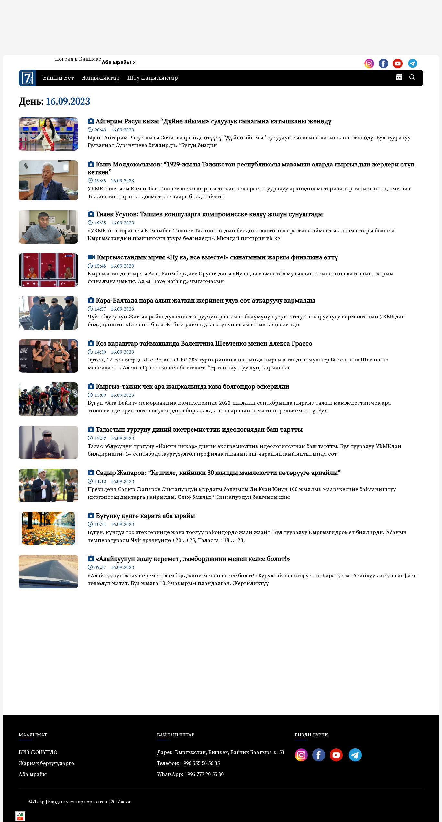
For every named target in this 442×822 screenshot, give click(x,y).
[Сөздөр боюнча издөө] (412, 78)
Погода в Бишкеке (78, 59)
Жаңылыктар (101, 78)
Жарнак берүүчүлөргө (46, 763)
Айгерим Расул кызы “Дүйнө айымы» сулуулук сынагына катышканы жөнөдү (213, 122)
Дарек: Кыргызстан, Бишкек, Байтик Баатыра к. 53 (220, 752)
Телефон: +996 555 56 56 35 (188, 763)
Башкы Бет (58, 78)
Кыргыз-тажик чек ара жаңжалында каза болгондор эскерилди (192, 387)
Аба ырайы (117, 62)
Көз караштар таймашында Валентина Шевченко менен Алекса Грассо (204, 344)
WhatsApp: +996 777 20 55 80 (190, 774)
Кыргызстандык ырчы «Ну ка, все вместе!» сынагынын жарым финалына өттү (217, 258)
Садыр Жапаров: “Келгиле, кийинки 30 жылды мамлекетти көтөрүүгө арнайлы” (218, 473)
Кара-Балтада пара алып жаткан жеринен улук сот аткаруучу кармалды (205, 301)
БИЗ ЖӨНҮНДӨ (38, 752)
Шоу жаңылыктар (152, 78)
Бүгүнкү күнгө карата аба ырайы (145, 516)
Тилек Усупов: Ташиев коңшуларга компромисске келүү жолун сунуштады (209, 215)
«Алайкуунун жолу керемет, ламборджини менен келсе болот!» (193, 559)
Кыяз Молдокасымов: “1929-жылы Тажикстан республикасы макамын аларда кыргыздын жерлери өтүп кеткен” (251, 169)
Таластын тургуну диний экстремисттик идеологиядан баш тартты (199, 430)
